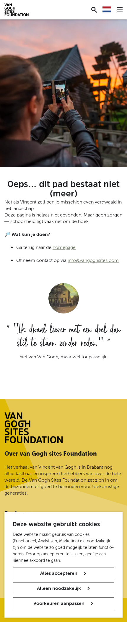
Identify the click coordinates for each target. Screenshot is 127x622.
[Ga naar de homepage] (33, 427)
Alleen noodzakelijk (59, 588)
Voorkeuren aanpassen (58, 603)
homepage (64, 247)
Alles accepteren (58, 573)
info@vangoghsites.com (93, 260)
